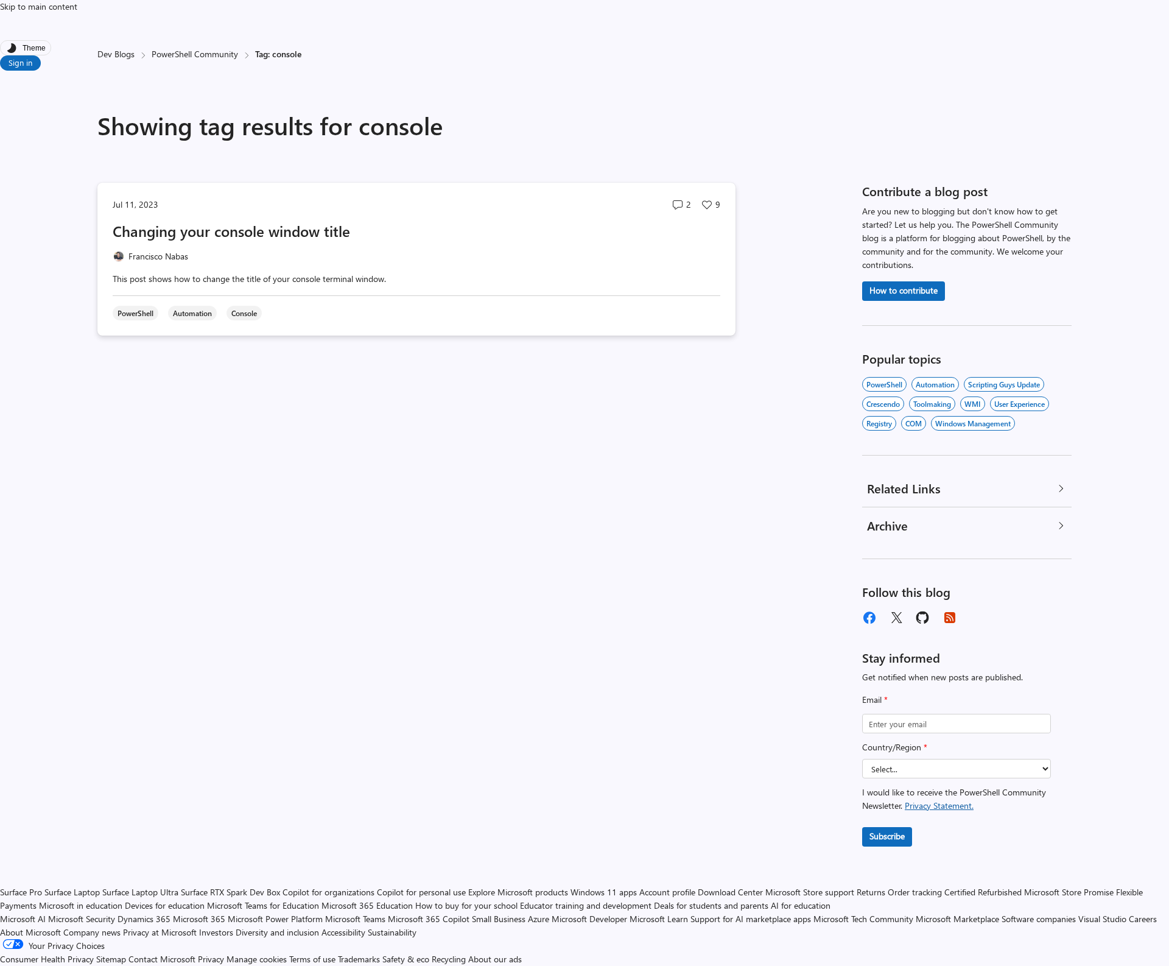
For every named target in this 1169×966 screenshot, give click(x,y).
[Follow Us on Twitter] (896, 617)
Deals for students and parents (711, 905)
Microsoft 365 (199, 919)
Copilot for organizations (328, 892)
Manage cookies (256, 959)
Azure (538, 919)
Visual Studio (1102, 919)
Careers (1143, 919)
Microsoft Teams (355, 919)
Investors (216, 932)
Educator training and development (585, 905)
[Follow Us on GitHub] (923, 617)
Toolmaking (932, 404)
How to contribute (903, 290)
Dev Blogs (116, 54)
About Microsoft (30, 932)
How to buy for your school (466, 905)
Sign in (20, 62)
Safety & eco (405, 959)
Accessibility (343, 932)
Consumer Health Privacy (47, 959)
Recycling (449, 959)
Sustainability (392, 932)
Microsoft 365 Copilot (428, 919)
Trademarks (359, 959)
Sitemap (111, 959)
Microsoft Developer (589, 919)
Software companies (1039, 919)
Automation (935, 384)
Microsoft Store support (809, 892)
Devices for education (165, 905)
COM (913, 423)
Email (875, 699)
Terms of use (312, 959)
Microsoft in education (80, 905)
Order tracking (915, 892)
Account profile (667, 892)
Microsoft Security (81, 919)
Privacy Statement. (939, 805)
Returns (871, 892)
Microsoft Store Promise (1069, 892)
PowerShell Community (195, 54)
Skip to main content (38, 6)
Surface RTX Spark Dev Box (230, 892)
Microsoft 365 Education (367, 905)
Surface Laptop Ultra (140, 892)
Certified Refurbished (983, 892)
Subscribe (887, 836)
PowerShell (884, 384)
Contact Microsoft (161, 959)
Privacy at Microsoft (160, 932)
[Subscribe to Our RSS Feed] (950, 617)
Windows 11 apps (603, 892)
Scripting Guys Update (1004, 384)
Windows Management (973, 423)
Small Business (498, 919)
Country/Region (894, 747)
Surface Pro (21, 892)
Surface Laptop (72, 892)
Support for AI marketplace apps (750, 919)
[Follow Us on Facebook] (869, 617)
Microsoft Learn (659, 919)
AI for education (800, 905)
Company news (92, 932)
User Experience (1019, 404)
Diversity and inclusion (277, 932)
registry (879, 423)
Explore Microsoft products (518, 892)
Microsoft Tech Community (863, 919)
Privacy (212, 959)
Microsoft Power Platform (275, 919)
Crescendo (883, 404)
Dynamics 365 (144, 919)
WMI (972, 404)
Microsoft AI (23, 919)
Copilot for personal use (421, 892)
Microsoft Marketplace (957, 919)
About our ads (495, 959)
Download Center (730, 892)
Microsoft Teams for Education (263, 905)
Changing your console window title (231, 231)
